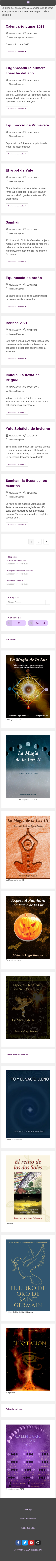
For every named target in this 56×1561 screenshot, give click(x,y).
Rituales (30, 37)
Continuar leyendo (18, 50)
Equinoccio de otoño (24, 278)
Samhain (13, 222)
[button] (28, 3)
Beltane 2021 (17, 323)
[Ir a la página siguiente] (46, 541)
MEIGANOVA (15, 33)
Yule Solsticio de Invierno (28, 429)
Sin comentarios (22, 564)
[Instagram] (38, 1542)
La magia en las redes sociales (19, 571)
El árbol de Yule (19, 170)
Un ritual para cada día (16, 561)
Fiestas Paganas (16, 37)
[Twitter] (25, 1542)
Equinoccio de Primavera (27, 125)
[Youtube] (31, 1542)
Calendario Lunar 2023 (25, 26)
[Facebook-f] (18, 1542)
